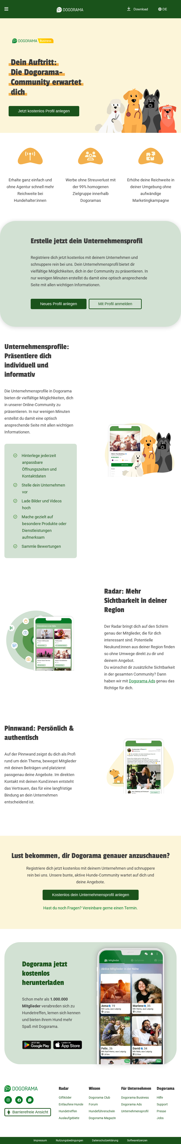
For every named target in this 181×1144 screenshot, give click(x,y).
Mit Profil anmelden (115, 304)
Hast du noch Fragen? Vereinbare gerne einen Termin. (90, 908)
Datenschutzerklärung (105, 1140)
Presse (161, 1111)
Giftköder (65, 1097)
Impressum (40, 1140)
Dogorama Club (99, 1097)
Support (162, 1104)
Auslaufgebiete (69, 1118)
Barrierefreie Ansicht (30, 1112)
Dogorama (165, 1088)
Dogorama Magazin (102, 1118)
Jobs (160, 1118)
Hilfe (160, 1097)
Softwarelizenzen (137, 1140)
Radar (64, 1088)
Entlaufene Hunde (71, 1104)
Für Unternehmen (136, 1088)
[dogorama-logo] (70, 9)
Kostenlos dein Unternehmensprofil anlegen (90, 895)
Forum (93, 1104)
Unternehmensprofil (134, 1111)
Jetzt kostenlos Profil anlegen (44, 111)
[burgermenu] (6, 9)
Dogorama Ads (142, 681)
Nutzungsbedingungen (69, 1140)
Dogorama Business (135, 1097)
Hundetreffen (68, 1111)
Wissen (94, 1088)
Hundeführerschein (102, 1111)
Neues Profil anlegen (58, 304)
